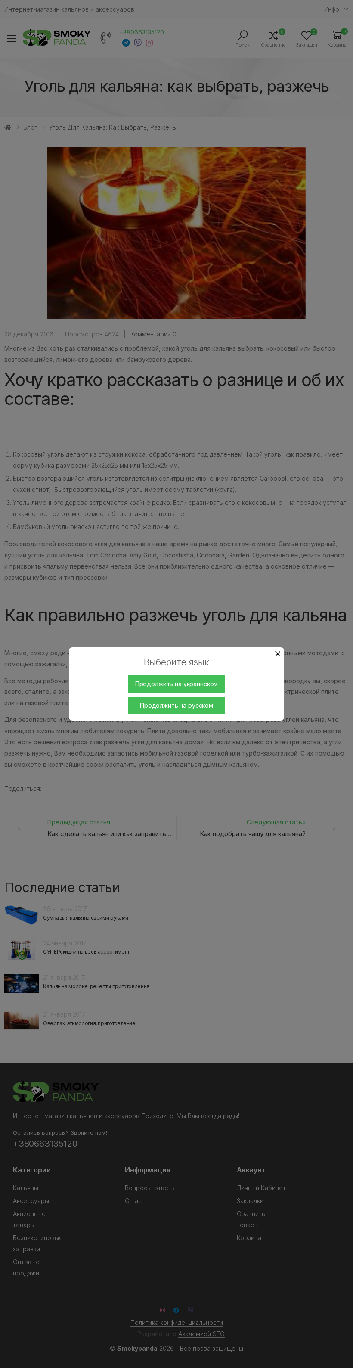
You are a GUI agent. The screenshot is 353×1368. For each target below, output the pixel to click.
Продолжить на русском (176, 705)
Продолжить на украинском (176, 683)
